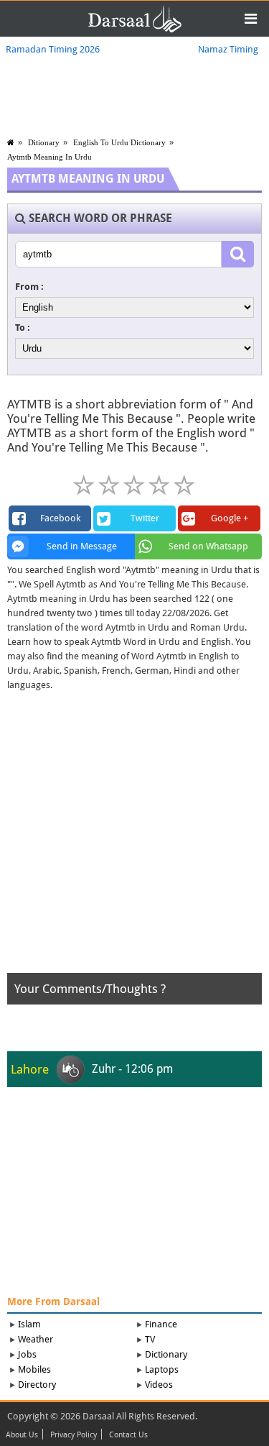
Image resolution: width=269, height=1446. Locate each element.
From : (29, 286)
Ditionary (44, 142)
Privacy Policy (73, 1435)
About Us (22, 1435)
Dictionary (166, 1354)
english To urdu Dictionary (119, 142)
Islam (29, 1324)
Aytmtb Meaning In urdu (49, 156)
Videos (159, 1384)
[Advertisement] (134, 838)
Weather (35, 1339)
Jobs (27, 1354)
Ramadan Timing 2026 (53, 49)
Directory (37, 1384)
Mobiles (34, 1369)
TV (150, 1339)
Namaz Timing (228, 49)
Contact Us (128, 1435)
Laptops (162, 1369)
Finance (161, 1324)
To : (22, 327)
